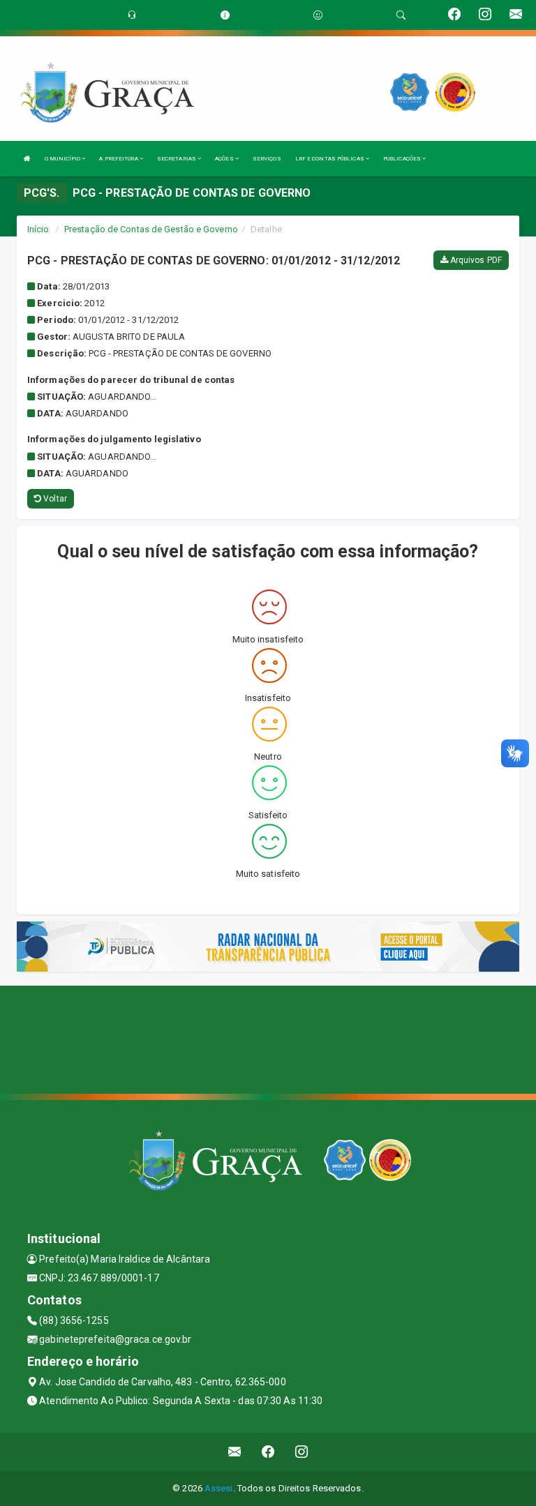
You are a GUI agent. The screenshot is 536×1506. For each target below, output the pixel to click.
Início (38, 229)
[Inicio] (27, 158)
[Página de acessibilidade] (317, 15)
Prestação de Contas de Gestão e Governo (151, 229)
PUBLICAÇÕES (402, 159)
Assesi (218, 1488)
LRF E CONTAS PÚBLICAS (330, 159)
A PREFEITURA (119, 159)
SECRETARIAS (177, 159)
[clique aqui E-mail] (235, 1452)
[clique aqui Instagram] (302, 1452)
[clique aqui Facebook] (268, 1452)
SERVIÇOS (267, 159)
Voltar (54, 499)
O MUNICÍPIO (63, 159)
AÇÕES (225, 159)
